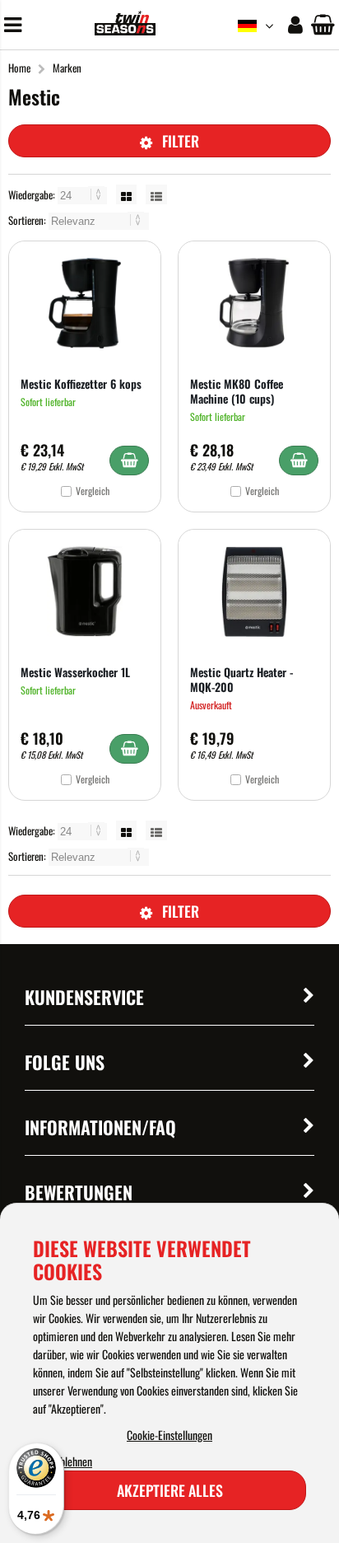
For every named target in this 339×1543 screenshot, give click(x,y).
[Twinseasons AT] (125, 30)
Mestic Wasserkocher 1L (75, 671)
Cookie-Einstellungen (169, 1434)
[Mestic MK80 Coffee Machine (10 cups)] (254, 303)
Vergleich (92, 491)
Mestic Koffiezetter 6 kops (81, 383)
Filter (180, 141)
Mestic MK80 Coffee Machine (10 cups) (236, 391)
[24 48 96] (83, 194)
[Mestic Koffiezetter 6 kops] (84, 303)
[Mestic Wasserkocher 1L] (84, 591)
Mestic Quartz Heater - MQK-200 (241, 679)
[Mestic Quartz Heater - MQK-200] (254, 591)
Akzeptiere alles (170, 1490)
